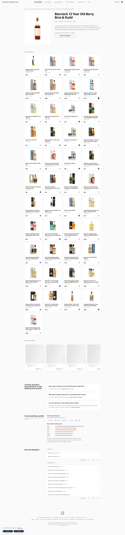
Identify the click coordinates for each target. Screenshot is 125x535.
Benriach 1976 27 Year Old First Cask (56, 470)
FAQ (45, 519)
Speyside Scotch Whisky (41, 9)
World (81, 2)
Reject (8, 531)
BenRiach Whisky (51, 9)
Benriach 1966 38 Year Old (54, 466)
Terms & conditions (64, 519)
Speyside (64, 389)
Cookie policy (20, 528)
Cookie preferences (80, 519)
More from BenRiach (65, 35)
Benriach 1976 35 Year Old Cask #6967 (56, 480)
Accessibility (72, 519)
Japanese (58, 2)
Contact (41, 519)
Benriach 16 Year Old (52, 453)
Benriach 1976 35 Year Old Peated (55, 484)
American (70, 2)
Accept (18, 531)
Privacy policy (55, 519)
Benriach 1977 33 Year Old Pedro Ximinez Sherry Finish (60, 487)
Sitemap (49, 519)
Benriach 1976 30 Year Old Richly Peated (57, 473)
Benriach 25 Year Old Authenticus (55, 491)
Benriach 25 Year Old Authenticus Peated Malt (58, 494)
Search (32, 519)
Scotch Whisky (31, 9)
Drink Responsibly (90, 519)
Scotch (38, 2)
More (89, 2)
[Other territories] (122, 2)
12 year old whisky (75, 407)
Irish (48, 2)
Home (25, 9)
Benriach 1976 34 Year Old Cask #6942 (56, 477)
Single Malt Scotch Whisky (76, 397)
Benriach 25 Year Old (52, 456)
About (37, 519)
